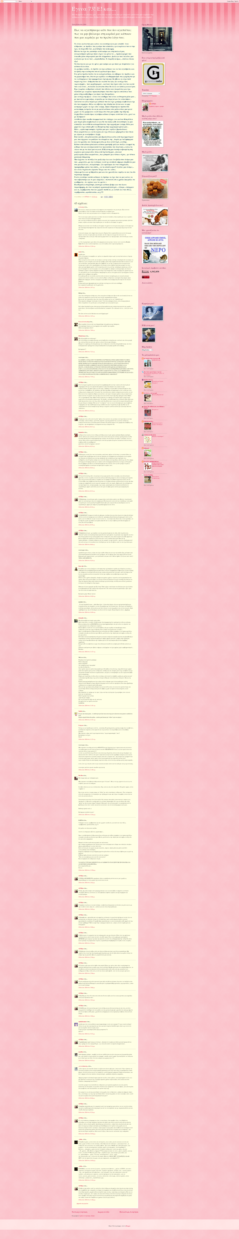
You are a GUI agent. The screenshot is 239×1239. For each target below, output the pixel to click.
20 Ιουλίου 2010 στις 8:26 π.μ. (87, 468)
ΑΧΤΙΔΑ (81, 382)
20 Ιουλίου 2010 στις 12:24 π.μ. (87, 246)
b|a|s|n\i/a (81, 432)
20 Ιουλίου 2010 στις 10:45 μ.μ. (87, 1160)
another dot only (156, 360)
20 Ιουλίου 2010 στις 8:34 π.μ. (87, 507)
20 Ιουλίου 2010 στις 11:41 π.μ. (87, 705)
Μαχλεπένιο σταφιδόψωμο (156, 477)
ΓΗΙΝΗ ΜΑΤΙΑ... (149, 421)
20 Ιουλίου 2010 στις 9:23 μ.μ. (87, 1112)
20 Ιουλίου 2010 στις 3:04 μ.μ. (87, 1016)
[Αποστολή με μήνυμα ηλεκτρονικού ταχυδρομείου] (105, 197)
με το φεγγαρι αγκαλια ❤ (152, 358)
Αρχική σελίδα (103, 1212)
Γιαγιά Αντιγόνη (84, 322)
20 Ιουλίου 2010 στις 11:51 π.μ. (87, 720)
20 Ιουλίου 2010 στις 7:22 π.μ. (87, 352)
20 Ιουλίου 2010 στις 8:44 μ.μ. (87, 1098)
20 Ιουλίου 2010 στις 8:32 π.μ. (87, 491)
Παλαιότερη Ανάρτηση (129, 1212)
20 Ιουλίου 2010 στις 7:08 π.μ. (87, 330)
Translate (154, 96)
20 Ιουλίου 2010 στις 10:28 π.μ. (87, 596)
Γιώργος (81, 725)
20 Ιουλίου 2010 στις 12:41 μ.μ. (87, 814)
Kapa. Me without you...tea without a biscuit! (154, 407)
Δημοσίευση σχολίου (82, 1203)
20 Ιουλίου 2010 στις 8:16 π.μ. (87, 411)
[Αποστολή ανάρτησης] (101, 197)
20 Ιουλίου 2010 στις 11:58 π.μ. (87, 770)
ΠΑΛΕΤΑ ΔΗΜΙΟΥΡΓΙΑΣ (151, 462)
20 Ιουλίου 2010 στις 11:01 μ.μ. (87, 1180)
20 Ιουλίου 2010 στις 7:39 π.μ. (87, 377)
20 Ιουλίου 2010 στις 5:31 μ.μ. (87, 1046)
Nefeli (80, 711)
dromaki (81, 618)
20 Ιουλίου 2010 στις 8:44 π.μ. (87, 544)
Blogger (128, 1226)
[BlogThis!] (107, 197)
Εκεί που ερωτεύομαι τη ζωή (152, 372)
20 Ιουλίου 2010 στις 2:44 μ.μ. (87, 897)
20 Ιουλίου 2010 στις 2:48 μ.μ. (87, 927)
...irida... (81, 1139)
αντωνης (81, 207)
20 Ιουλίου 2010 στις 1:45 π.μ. (87, 316)
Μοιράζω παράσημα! (157, 436)
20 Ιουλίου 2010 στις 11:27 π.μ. (87, 652)
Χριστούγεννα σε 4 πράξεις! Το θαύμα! (157, 423)
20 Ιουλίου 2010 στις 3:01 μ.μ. (87, 1000)
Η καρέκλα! (155, 409)
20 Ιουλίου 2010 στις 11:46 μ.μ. (87, 1200)
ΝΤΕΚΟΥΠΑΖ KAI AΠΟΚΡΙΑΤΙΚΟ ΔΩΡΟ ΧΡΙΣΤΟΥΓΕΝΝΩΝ (158, 464)
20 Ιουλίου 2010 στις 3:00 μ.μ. (87, 987)
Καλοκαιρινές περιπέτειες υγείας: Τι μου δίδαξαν (154, 374)
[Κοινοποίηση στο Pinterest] (112, 197)
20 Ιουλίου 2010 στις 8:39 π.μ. (87, 525)
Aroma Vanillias (148, 475)
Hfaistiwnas (82, 336)
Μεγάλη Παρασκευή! (157, 394)
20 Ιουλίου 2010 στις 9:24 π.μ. (87, 560)
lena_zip (81, 566)
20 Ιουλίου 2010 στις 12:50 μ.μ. (87, 870)
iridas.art (146, 448)
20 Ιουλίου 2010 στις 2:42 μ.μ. (87, 882)
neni (80, 252)
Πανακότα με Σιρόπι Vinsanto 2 (157, 382)
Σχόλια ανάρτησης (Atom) (87, 1216)
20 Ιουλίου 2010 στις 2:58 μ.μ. (87, 973)
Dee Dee (81, 775)
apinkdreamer (83, 1022)
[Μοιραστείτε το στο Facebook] (110, 197)
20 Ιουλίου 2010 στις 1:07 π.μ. (87, 287)
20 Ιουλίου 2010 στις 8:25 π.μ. (87, 446)
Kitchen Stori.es (148, 380)
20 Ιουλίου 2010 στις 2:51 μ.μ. (87, 943)
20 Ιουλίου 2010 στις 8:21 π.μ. (87, 427)
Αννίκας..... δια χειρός (150, 393)
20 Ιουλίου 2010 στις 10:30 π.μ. (87, 612)
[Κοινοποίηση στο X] (108, 197)
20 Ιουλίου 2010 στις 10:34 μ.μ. (87, 1134)
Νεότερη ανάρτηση (79, 1212)
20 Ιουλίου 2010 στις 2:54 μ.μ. (87, 957)
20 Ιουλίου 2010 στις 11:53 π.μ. (87, 739)
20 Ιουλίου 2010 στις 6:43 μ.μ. (87, 1060)
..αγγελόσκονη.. (83, 1066)
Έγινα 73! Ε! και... (94, 8)
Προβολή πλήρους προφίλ (156, 106)
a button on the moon (150, 435)
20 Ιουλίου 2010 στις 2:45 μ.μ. (87, 909)
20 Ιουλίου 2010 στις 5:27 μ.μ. (87, 1034)
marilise (81, 1052)
